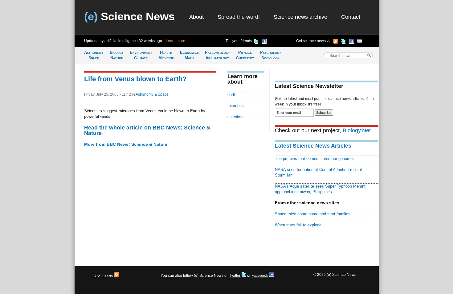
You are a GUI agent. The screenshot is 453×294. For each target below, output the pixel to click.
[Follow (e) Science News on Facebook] (352, 42)
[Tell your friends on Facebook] (264, 42)
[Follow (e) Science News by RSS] (336, 42)
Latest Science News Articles (313, 146)
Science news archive (300, 17)
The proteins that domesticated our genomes (315, 158)
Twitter (235, 275)
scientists (236, 116)
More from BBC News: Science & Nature (125, 144)
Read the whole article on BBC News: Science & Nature (147, 130)
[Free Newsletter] (360, 42)
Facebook (260, 275)
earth (231, 94)
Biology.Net (357, 130)
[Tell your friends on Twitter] (256, 42)
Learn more (175, 41)
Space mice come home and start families (312, 214)
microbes (235, 105)
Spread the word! (239, 17)
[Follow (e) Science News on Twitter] (344, 42)
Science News (129, 16)
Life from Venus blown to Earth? (135, 79)
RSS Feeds (104, 276)
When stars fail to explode (298, 225)
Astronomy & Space (152, 94)
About (196, 17)
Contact (350, 17)
